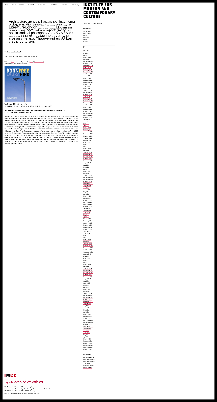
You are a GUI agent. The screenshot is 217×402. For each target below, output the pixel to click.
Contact (64, 5)
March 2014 (87, 239)
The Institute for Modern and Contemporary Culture (20, 387)
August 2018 (87, 140)
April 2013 (86, 262)
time (59, 39)
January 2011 (87, 318)
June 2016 (86, 190)
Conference (87, 31)
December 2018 (88, 134)
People (21, 5)
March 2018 (87, 148)
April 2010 (86, 337)
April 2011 (86, 312)
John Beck (86, 363)
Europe (37, 24)
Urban (67, 38)
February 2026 (87, 59)
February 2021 (87, 99)
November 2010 (88, 322)
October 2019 (87, 117)
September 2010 (88, 326)
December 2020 (88, 101)
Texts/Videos (54, 5)
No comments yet (39, 62)
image (65, 25)
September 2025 (88, 65)
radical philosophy (33, 33)
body (52, 22)
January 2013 (87, 268)
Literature (17, 27)
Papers (85, 41)
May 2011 (86, 310)
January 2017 (87, 175)
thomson (52, 38)
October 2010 (87, 324)
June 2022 (86, 86)
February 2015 (87, 221)
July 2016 (86, 188)
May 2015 (86, 214)
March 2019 (87, 128)
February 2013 (87, 266)
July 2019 (86, 121)
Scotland (24, 63)
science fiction (64, 33)
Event (31, 62)
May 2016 (86, 192)
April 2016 (86, 194)
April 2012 (86, 287)
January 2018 (87, 152)
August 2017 (87, 163)
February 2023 (87, 80)
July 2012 (86, 281)
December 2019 (88, 113)
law (69, 25)
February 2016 (87, 198)
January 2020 (87, 111)
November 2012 (88, 272)
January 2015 (87, 223)
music (22, 30)
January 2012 (87, 293)
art (39, 21)
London (31, 27)
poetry (68, 30)
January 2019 (87, 132)
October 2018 (87, 138)
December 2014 (88, 225)
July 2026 (86, 53)
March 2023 (87, 78)
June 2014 (86, 233)
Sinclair (11, 36)
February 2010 (87, 341)
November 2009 (88, 347)
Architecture (18, 21)
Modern (53, 28)
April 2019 (86, 125)
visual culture (20, 41)
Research (31, 5)
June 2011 (86, 308)
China (59, 21)
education (25, 24)
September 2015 (88, 208)
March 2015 (87, 219)
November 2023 (88, 72)
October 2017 (87, 159)
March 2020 (87, 107)
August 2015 (87, 210)
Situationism (17, 36)
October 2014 (87, 229)
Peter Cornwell (87, 367)
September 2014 (88, 231)
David (12, 62)
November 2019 (88, 115)
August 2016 (87, 186)
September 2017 (88, 161)
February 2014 (87, 241)
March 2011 (87, 314)
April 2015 (86, 217)
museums (14, 30)
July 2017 (86, 165)
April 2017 (86, 169)
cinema (69, 21)
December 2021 (88, 92)
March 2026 (87, 57)
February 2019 (87, 130)
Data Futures (42, 5)
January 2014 (87, 243)
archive (32, 21)
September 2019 (88, 119)
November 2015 (88, 204)
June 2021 (86, 96)
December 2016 (88, 177)
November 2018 (88, 136)
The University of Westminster (92, 23)
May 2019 (86, 123)
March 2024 (87, 67)
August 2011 (87, 303)
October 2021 (87, 94)
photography (57, 30)
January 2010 (87, 343)
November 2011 (88, 297)
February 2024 (87, 70)
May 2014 (86, 235)
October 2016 (87, 181)
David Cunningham (89, 359)
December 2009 (88, 345)
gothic (59, 24)
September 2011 (88, 301)
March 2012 (87, 289)
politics (14, 33)
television (61, 36)
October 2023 (87, 74)
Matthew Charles (88, 365)
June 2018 (86, 142)
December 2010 (88, 320)
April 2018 (86, 146)
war (33, 41)
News (6, 5)
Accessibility (74, 5)
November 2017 (88, 157)
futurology (52, 25)
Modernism (64, 27)
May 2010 (86, 335)
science (51, 33)
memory (46, 28)
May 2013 (86, 260)
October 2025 (87, 63)
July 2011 (86, 306)
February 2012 (87, 291)
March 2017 (87, 171)
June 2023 (86, 76)
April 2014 (86, 237)
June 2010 (86, 332)
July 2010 (86, 330)
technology (48, 36)
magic (40, 28)
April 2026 (86, 55)
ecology (13, 24)
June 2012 (86, 283)
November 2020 (88, 103)
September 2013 (88, 252)
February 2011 (87, 316)
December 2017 (88, 154)
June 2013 (86, 258)
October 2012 (87, 274)
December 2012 (88, 270)
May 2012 (86, 285)
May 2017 (86, 167)
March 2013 (87, 264)
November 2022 (88, 82)
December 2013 (88, 245)
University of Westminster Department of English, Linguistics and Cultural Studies (29, 389)
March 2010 (87, 339)
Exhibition (86, 37)
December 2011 (88, 295)
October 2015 (87, 206)
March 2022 (87, 88)
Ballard (46, 22)
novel (30, 30)
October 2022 (87, 84)
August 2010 (87, 328)
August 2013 (87, 254)
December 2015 (88, 202)
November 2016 (88, 179)
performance (42, 30)
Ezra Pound (45, 25)
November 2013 (88, 248)
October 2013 (87, 250)
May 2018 (86, 144)
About (14, 5)
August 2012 (87, 279)
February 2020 (87, 109)
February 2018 (87, 150)
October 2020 (87, 105)
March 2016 (87, 196)
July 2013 (86, 256)
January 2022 (87, 90)
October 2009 (87, 349)
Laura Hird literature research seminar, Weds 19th (21, 56)
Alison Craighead (88, 357)
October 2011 (87, 299)
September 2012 (88, 277)
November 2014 (88, 227)
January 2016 (87, 200)
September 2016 (88, 183)
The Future (28, 38)
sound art (26, 36)
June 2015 (86, 212)
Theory (41, 38)
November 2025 (88, 61)
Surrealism (36, 36)
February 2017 (87, 173)
